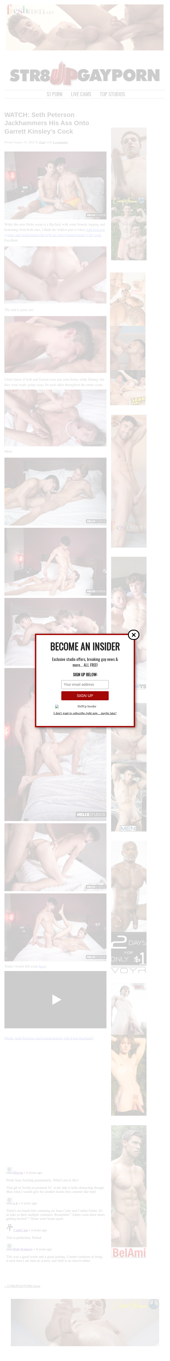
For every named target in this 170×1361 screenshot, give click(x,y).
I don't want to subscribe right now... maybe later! (85, 713)
